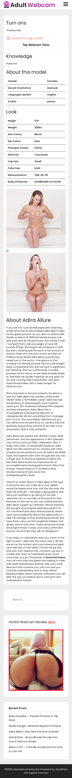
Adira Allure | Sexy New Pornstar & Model (33, 731)
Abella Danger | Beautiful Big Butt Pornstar (35, 726)
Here (51, 622)
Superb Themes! (38, 772)
